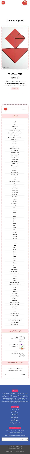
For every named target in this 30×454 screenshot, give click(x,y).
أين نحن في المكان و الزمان (14, 133)
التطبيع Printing (14, 157)
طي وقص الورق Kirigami (15, 284)
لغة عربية (14, 309)
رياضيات (15, 276)
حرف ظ (14, 243)
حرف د (14, 223)
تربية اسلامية (15, 192)
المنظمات (14, 170)
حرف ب (14, 210)
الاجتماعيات (14, 141)
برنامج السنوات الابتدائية (14, 181)
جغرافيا (15, 199)
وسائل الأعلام (14, 324)
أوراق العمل (14, 128)
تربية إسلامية (15, 188)
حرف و (14, 265)
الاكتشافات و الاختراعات (14, 148)
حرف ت (14, 212)
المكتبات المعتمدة (15, 409)
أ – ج (15, 122)
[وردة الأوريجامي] (22, 346)
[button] (3, 2)
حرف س (15, 232)
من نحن (15, 317)
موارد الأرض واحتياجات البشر (14, 320)
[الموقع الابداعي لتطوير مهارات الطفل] (24, 3)
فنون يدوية (14, 300)
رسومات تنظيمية (15, 273)
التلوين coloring (14, 159)
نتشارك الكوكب (14, 322)
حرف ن (14, 260)
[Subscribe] (6, 374)
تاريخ (15, 183)
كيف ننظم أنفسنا (14, 304)
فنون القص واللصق (14, 295)
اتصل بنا (14, 423)
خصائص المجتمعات (14, 271)
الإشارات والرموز (14, 139)
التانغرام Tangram (15, 152)
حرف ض (15, 238)
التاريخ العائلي (15, 150)
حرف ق (14, 251)
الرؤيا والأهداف (15, 414)
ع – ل (14, 287)
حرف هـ (14, 262)
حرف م (14, 258)
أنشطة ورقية (13, 77)
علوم (14, 289)
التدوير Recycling (15, 155)
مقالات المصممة (15, 315)
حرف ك (14, 254)
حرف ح (14, 218)
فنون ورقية (14, 298)
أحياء (14, 124)
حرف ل (14, 256)
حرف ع (14, 245)
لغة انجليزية (14, 306)
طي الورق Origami (14, 282)
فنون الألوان (14, 293)
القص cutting (15, 163)
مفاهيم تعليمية (15, 313)
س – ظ (14, 280)
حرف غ (14, 247)
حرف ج (14, 216)
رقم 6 (16, 337)
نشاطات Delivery (14, 412)
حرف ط (14, 240)
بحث (5, 109)
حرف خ (14, 221)
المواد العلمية (14, 172)
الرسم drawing (14, 161)
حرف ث (14, 214)
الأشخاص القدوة (15, 135)
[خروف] (22, 354)
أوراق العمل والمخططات (14, 130)
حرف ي (14, 267)
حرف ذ (14, 225)
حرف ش (15, 234)
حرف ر (14, 227)
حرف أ (14, 207)
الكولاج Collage (14, 166)
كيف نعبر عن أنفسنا (14, 302)
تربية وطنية (14, 194)
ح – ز (15, 205)
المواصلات (14, 177)
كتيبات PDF (14, 411)
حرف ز (14, 229)
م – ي (14, 311)
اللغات (14, 168)
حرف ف (15, 249)
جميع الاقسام (14, 203)
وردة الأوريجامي (13, 344)
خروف (16, 352)
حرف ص (15, 236)
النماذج (14, 179)
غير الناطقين (15, 291)
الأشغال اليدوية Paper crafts (14, 137)
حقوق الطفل (14, 269)
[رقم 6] (22, 339)
